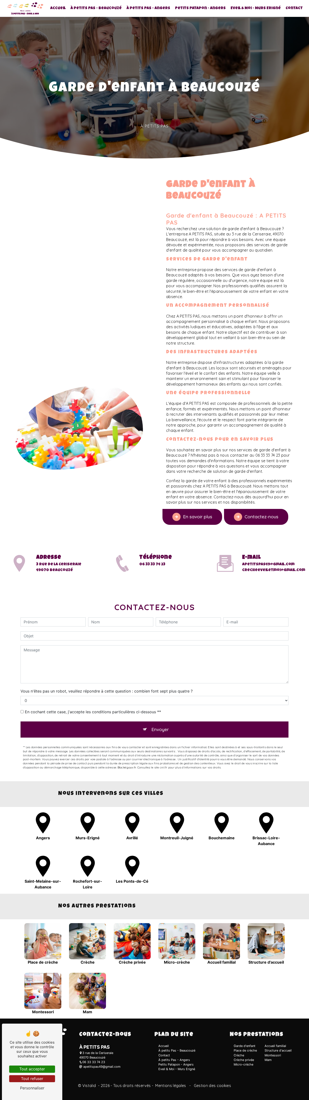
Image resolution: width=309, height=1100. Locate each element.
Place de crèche (245, 1050)
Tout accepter (32, 1069)
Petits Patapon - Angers (200, 8)
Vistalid (89, 1085)
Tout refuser (32, 1078)
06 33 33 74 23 (152, 565)
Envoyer (160, 729)
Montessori (273, 1055)
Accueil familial (275, 1046)
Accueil (58, 8)
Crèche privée (244, 1060)
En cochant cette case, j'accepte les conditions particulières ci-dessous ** (93, 711)
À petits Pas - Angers (148, 8)
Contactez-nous (261, 517)
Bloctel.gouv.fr (127, 767)
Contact (294, 8)
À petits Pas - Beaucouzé (96, 8)
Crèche (239, 1055)
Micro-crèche (243, 1064)
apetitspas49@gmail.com (268, 565)
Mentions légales (170, 1085)
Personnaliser (32, 1088)
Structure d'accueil (278, 1050)
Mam (268, 1060)
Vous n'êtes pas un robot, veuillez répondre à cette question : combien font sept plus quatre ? (107, 691)
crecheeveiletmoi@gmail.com (273, 570)
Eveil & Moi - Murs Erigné (256, 8)
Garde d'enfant (244, 1046)
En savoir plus (197, 517)
